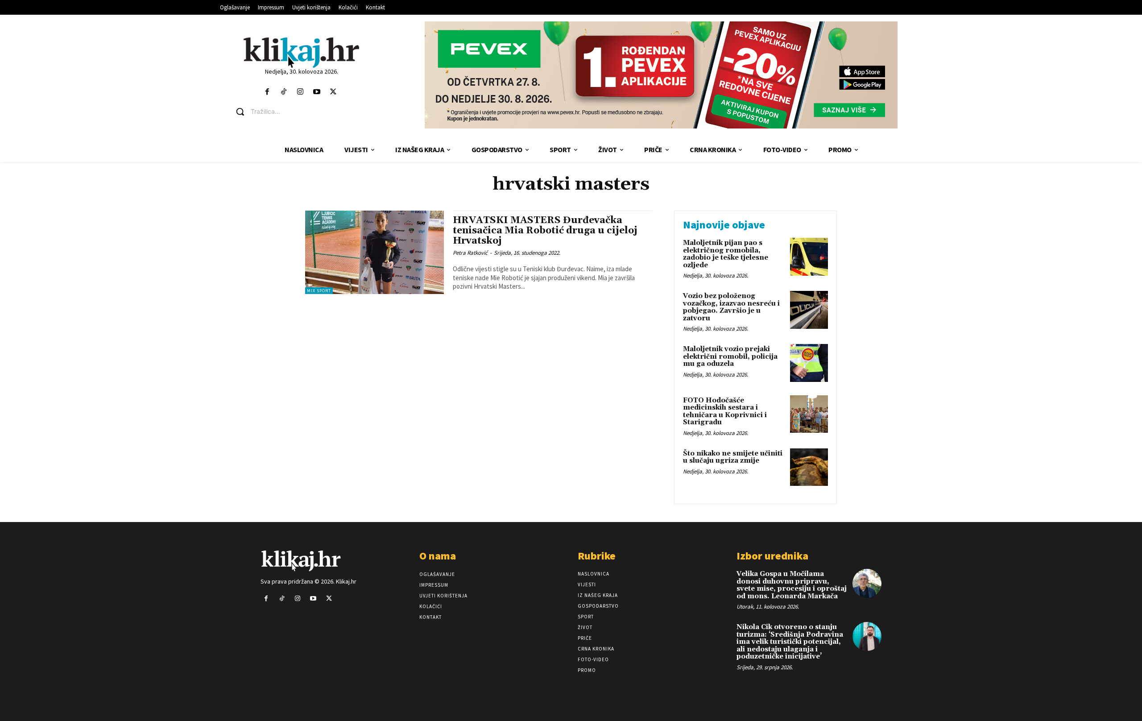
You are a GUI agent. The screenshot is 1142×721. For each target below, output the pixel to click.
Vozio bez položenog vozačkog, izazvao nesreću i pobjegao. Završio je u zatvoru (731, 307)
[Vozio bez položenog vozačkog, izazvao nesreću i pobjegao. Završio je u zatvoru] (809, 310)
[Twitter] (333, 92)
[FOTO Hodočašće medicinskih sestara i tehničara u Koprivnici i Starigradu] (809, 414)
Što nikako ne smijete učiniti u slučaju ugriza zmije (732, 457)
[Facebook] (267, 92)
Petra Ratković (470, 253)
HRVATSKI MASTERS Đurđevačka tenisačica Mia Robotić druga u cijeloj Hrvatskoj (545, 231)
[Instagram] (300, 92)
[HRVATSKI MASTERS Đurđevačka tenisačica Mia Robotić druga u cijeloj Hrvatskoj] (374, 252)
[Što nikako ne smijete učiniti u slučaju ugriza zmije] (809, 467)
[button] (308, 111)
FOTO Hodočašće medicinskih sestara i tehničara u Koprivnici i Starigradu (725, 411)
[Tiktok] (283, 92)
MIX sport (319, 291)
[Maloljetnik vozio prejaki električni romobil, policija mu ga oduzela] (809, 363)
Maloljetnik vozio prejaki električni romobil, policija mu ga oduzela (730, 356)
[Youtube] (317, 92)
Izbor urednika (772, 556)
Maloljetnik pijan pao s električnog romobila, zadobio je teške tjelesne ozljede (725, 254)
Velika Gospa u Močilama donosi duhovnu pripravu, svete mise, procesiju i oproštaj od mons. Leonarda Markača (792, 585)
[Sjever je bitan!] (301, 52)
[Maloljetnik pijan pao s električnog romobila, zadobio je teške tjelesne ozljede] (809, 257)
